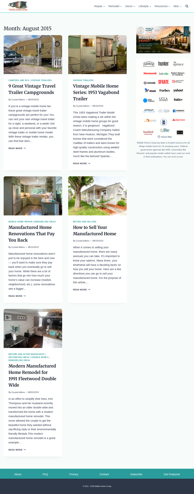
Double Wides (40, 357)
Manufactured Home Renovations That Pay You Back (31, 234)
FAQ (45, 474)
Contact (104, 474)
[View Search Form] (187, 6)
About (17, 474)
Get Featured (172, 474)
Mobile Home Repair (20, 222)
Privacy (73, 474)
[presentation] (33, 54)
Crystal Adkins (18, 99)
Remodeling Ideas (45, 222)
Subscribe (136, 474)
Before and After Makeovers (26, 354)
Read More (17, 148)
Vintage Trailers (41, 80)
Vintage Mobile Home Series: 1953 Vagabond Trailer (96, 92)
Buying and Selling (84, 222)
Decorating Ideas (19, 357)
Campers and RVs (18, 80)
